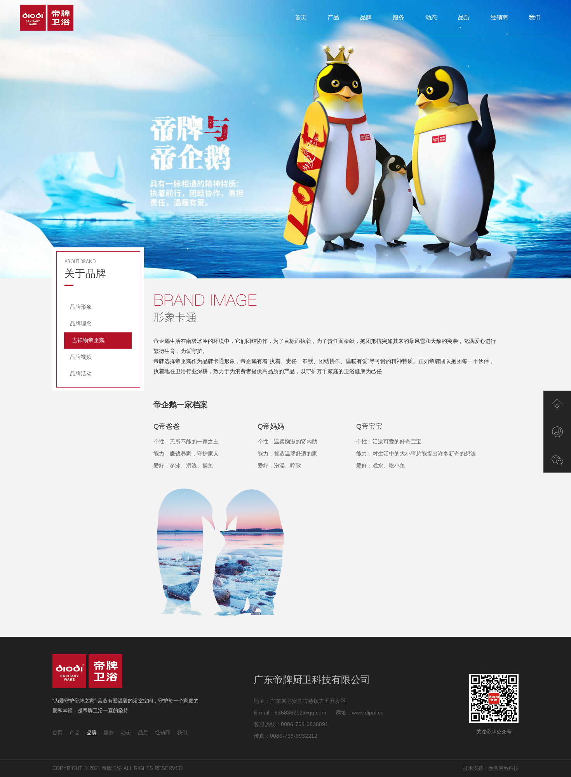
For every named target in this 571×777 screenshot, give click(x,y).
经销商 (499, 17)
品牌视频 (81, 357)
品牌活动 (81, 373)
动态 (431, 17)
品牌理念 (81, 323)
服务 (398, 17)
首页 (300, 17)
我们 (535, 17)
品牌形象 (81, 307)
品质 (464, 17)
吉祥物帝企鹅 (88, 340)
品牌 (366, 17)
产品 (333, 17)
